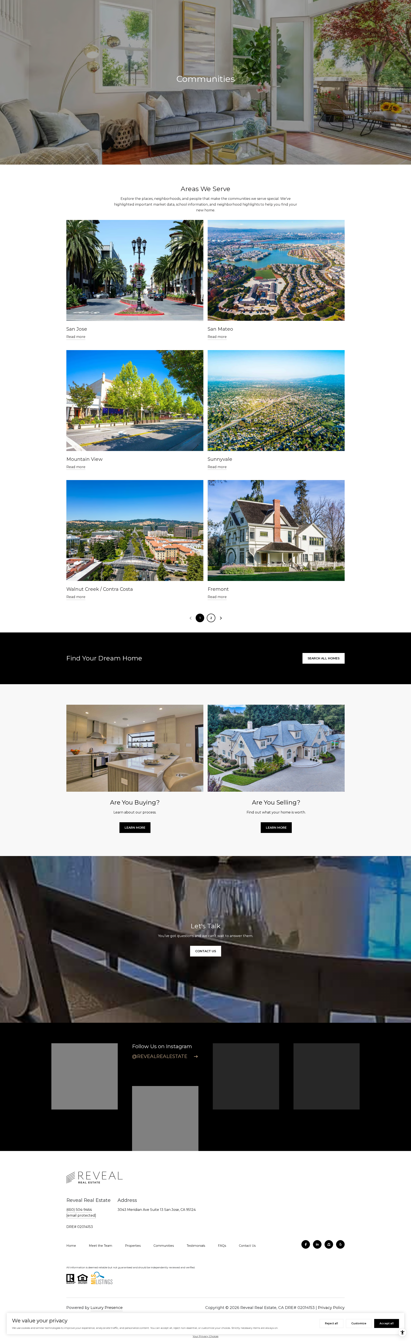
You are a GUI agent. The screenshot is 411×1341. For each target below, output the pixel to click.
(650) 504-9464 (79, 1210)
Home (71, 1246)
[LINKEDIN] (317, 1244)
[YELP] (340, 1244)
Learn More (135, 828)
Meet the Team (100, 1246)
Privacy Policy (331, 1307)
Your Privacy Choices (205, 1336)
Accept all (387, 1323)
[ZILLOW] (329, 1244)
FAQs (222, 1246)
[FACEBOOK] (305, 1244)
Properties (133, 1246)
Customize (358, 1323)
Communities (163, 1246)
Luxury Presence (107, 1307)
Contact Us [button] (205, 951)
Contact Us (247, 1246)
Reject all (331, 1323)
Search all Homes (324, 658)
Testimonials (196, 1246)
